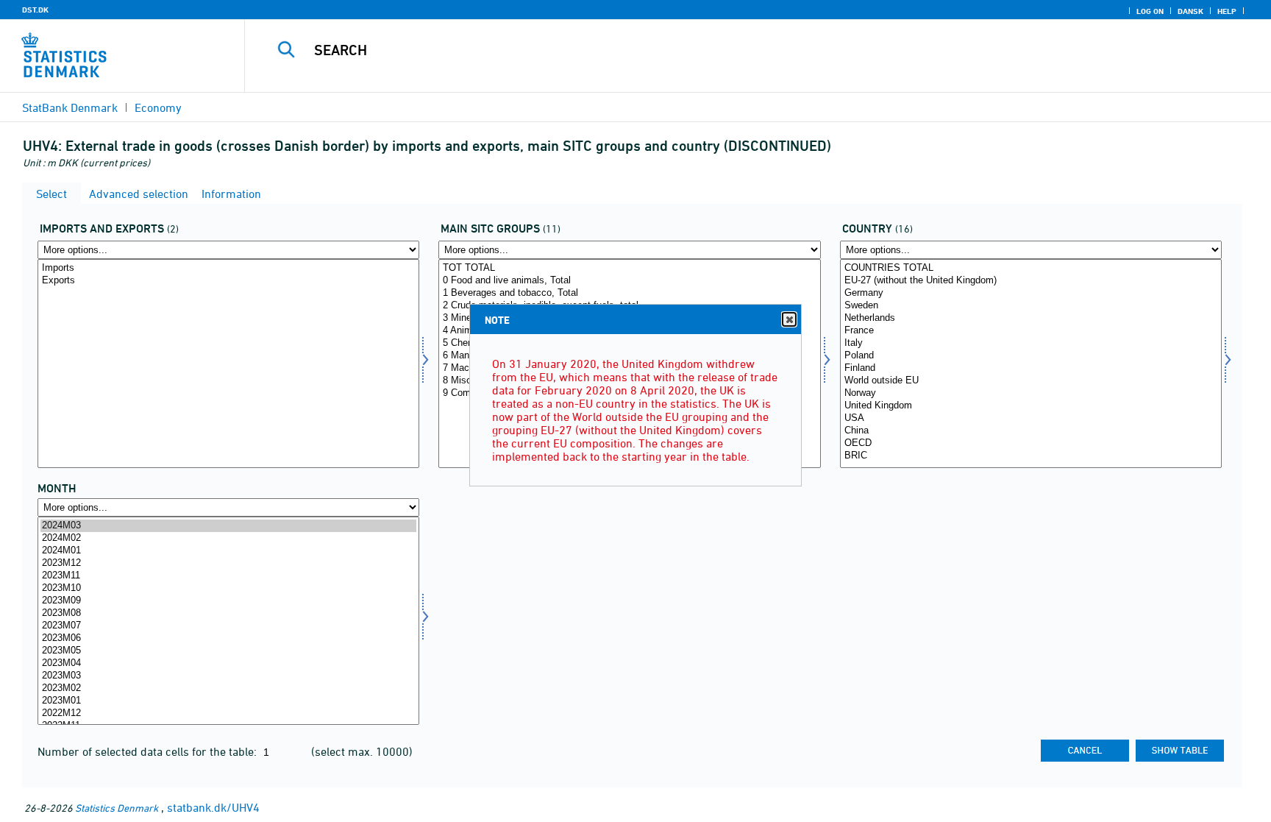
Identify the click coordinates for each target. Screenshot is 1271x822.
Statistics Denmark (116, 807)
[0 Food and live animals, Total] (629, 280)
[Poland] (1031, 356)
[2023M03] (228, 676)
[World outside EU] (1031, 381)
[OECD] (1031, 443)
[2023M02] (228, 688)
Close (789, 319)
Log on (1150, 11)
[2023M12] (228, 563)
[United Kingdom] (1031, 406)
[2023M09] (228, 601)
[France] (1031, 331)
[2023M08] (228, 613)
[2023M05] (228, 651)
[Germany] (1031, 293)
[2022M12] (228, 713)
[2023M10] (228, 588)
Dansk (1190, 11)
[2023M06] (228, 638)
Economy (158, 107)
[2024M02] (228, 538)
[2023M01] (228, 701)
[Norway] (1031, 393)
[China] (1031, 431)
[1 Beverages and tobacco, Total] (629, 293)
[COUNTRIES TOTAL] (1031, 268)
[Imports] (228, 268)
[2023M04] (228, 663)
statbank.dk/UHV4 (213, 807)
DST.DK (35, 9)
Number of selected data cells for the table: (149, 751)
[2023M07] (228, 626)
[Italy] (1031, 343)
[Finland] (1031, 368)
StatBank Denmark (70, 107)
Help (1226, 11)
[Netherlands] (1031, 318)
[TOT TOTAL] (629, 268)
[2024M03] (228, 526)
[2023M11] (228, 576)
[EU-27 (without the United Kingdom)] (1031, 280)
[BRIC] (1031, 456)
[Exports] (228, 280)
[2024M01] (228, 551)
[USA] (1031, 418)
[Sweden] (1031, 306)
